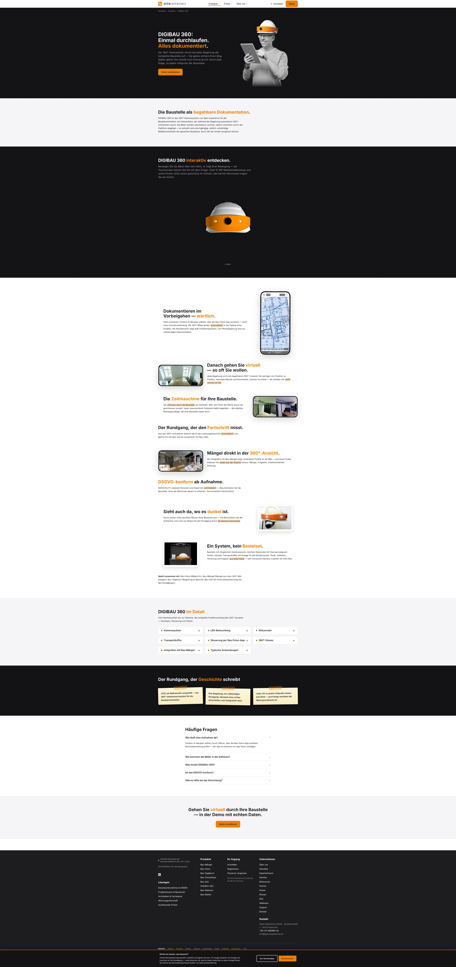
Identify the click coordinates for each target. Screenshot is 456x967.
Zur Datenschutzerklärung (206, 963)
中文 (244, 949)
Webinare (263, 903)
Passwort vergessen (237, 873)
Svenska (225, 949)
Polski (217, 949)
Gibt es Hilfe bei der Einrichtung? (204, 780)
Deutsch (161, 949)
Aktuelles (263, 869)
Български (236, 949)
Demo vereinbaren (170, 72)
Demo (291, 4)
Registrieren (233, 869)
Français (179, 949)
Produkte (213, 4)
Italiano (188, 949)
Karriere (263, 877)
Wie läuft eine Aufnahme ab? (201, 737)
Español (197, 949)
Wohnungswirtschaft (168, 900)
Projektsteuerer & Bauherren (171, 892)
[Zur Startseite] (182, 4)
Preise (227, 4)
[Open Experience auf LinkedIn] (159, 874)
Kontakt (263, 911)
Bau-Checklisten (208, 877)
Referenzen (264, 882)
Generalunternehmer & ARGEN (172, 888)
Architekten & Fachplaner (170, 896)
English (170, 949)
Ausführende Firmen (168, 905)
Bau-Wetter (205, 894)
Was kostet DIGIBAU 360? (200, 764)
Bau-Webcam (206, 890)
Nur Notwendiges (267, 959)
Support (263, 907)
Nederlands (207, 949)
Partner (262, 886)
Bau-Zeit (204, 882)
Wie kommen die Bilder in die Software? (207, 756)
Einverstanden (287, 959)
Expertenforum (266, 873)
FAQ (261, 899)
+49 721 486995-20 (269, 930)
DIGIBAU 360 (206, 886)
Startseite (162, 11)
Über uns (240, 4)
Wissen (262, 894)
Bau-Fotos (205, 869)
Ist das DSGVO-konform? (199, 772)
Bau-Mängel (206, 864)
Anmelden (232, 864)
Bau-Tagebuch (207, 873)
